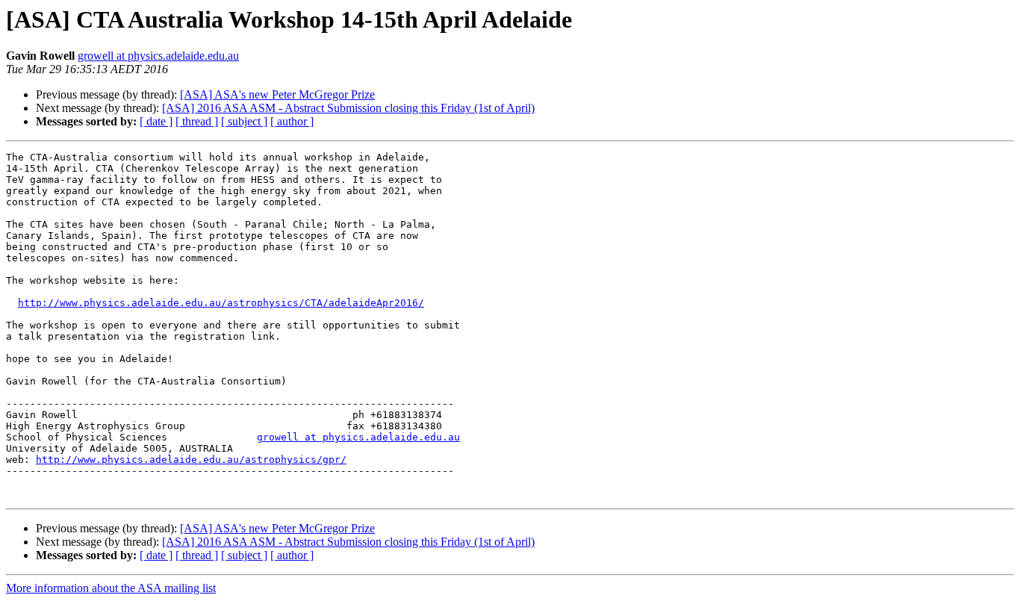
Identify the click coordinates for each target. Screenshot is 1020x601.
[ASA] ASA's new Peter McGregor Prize (277, 94)
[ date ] (156, 121)
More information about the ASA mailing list (111, 588)
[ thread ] (196, 121)
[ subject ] (244, 121)
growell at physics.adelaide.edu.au (158, 55)
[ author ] (292, 121)
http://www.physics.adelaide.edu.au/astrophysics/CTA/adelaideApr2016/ (221, 302)
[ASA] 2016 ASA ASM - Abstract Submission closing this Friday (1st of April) (348, 108)
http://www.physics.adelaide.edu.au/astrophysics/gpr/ (191, 459)
